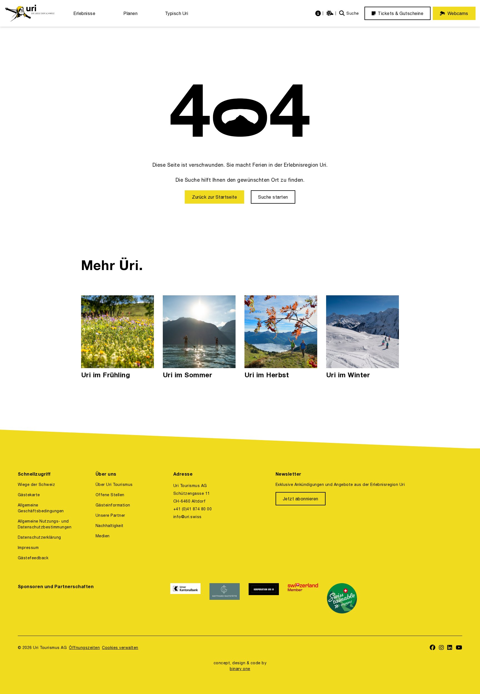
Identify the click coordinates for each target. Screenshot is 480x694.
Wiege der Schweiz (36, 484)
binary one (240, 668)
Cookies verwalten (120, 647)
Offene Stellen (110, 495)
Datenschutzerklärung (39, 537)
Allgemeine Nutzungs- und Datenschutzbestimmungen (44, 524)
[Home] (29, 13)
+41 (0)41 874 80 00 (192, 509)
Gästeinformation (113, 505)
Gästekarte (29, 495)
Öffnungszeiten (84, 647)
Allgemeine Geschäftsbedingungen (41, 508)
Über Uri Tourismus (114, 484)
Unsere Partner (110, 515)
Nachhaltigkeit (110, 525)
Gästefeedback (33, 558)
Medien (103, 536)
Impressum (28, 547)
